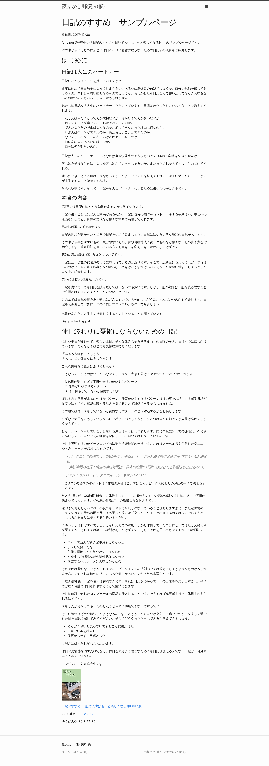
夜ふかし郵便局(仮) (83, 6)
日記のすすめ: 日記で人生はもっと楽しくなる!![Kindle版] (102, 706)
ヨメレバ (86, 714)
